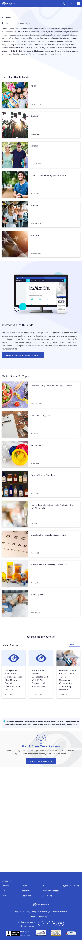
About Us (26, 891)
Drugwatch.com (10, 3)
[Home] (2, 17)
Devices (45, 886)
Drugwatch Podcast (50, 891)
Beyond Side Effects (70, 886)
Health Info (26, 896)
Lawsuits (5, 886)
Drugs (24, 886)
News (4, 896)
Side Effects (47, 896)
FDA (3, 891)
